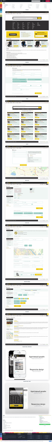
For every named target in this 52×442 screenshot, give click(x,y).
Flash (28, 6)
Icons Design (37, 6)
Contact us (45, 425)
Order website (44, 424)
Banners (21, 6)
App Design (45, 6)
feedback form (20, 436)
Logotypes (13, 6)
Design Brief (24, 437)
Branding (5, 6)
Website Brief (20, 437)
